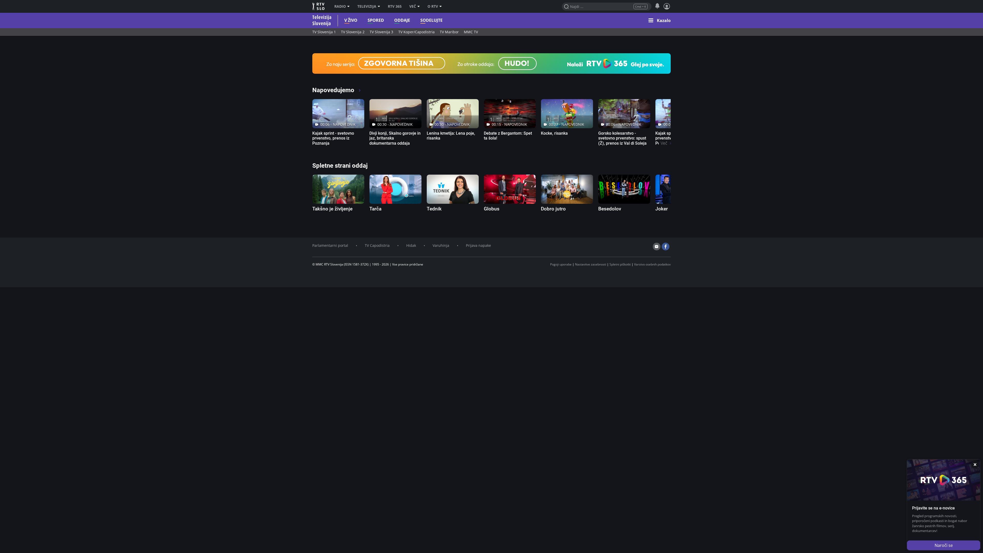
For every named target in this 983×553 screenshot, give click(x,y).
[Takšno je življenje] (338, 189)
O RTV (433, 6)
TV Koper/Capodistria (416, 31)
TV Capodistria (377, 245)
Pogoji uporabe (561, 264)
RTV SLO (318, 6)
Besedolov (609, 209)
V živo (350, 20)
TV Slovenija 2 (353, 31)
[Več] (420, 6)
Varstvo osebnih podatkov (652, 264)
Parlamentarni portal (330, 245)
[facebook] (665, 246)
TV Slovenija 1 (324, 31)
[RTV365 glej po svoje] (491, 63)
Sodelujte (431, 20)
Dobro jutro (553, 209)
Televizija (366, 6)
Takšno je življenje (332, 209)
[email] (656, 246)
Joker (661, 209)
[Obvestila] (657, 6)
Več (412, 6)
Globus (491, 209)
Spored (376, 20)
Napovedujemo (334, 90)
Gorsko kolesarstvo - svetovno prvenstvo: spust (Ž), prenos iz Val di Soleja (622, 138)
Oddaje (402, 20)
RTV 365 (395, 6)
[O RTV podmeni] (442, 6)
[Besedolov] (624, 189)
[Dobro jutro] (567, 189)
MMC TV (471, 31)
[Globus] (510, 189)
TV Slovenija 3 (381, 31)
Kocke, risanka (554, 133)
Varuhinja (441, 245)
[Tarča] (395, 189)
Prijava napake (478, 245)
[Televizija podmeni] (380, 6)
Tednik (434, 209)
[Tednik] (453, 189)
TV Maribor (449, 31)
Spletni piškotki (620, 264)
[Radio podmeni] (350, 6)
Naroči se (944, 545)
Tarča (375, 209)
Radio (340, 6)
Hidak (411, 245)
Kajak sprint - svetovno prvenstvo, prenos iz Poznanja (333, 138)
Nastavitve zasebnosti (590, 264)
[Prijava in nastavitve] (667, 6)
